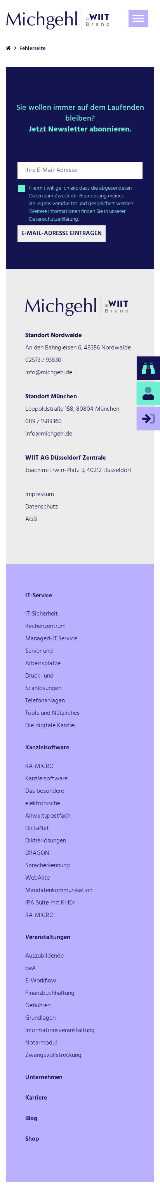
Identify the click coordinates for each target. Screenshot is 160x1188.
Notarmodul (41, 1043)
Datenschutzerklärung (53, 219)
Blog (31, 1119)
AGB (31, 519)
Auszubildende (44, 956)
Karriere (36, 1098)
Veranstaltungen (47, 937)
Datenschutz (41, 507)
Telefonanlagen (45, 701)
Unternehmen (44, 1077)
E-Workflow (40, 981)
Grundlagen (40, 1018)
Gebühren (37, 1006)
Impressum (39, 494)
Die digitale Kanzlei (50, 726)
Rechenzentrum (45, 626)
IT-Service (38, 596)
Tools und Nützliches (52, 713)
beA (30, 968)
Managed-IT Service (51, 639)
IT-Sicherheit (41, 614)
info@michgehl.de (48, 373)
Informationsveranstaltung (60, 1030)
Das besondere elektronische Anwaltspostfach (47, 803)
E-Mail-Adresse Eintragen (61, 233)
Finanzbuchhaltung (50, 993)
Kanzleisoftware (47, 748)
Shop (32, 1139)
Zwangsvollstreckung (53, 1055)
